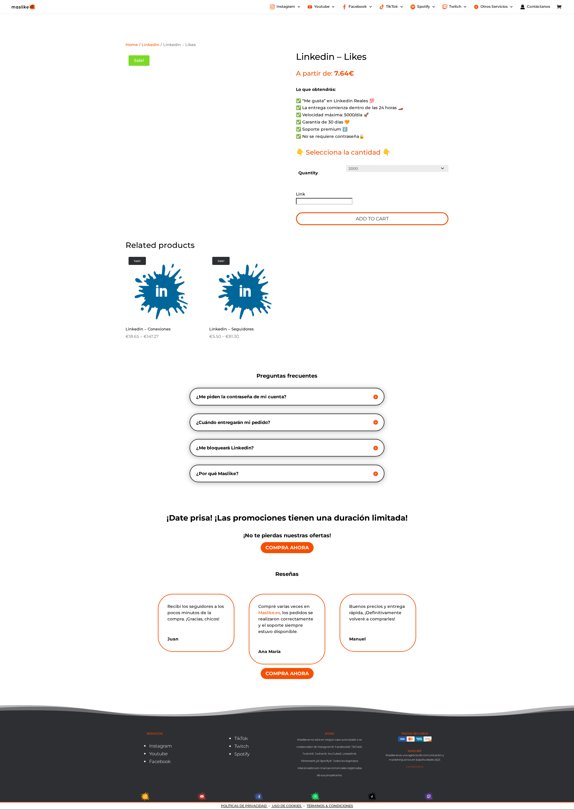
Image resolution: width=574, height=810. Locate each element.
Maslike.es (269, 612)
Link (301, 194)
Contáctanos (414, 766)
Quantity (308, 173)
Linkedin (150, 44)
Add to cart (372, 219)
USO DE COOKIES (286, 806)
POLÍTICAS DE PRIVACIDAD (244, 806)
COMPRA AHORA (287, 547)
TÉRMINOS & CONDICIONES (330, 806)
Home (132, 44)
